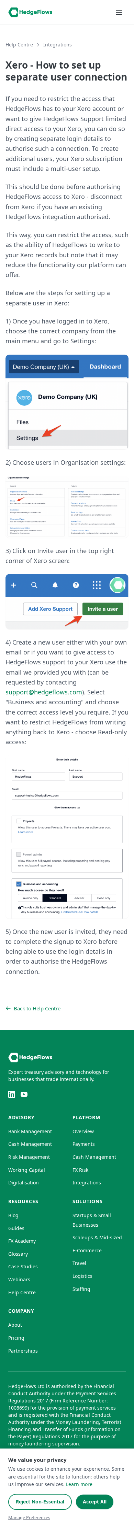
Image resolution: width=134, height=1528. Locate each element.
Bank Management (30, 1131)
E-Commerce (87, 1250)
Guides (16, 1228)
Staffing (81, 1289)
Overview (83, 1131)
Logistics (82, 1276)
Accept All (95, 1501)
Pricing (16, 1338)
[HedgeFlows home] (30, 12)
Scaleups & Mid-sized (97, 1237)
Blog (13, 1215)
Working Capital (26, 1170)
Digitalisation (23, 1182)
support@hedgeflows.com (43, 692)
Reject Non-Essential (40, 1501)
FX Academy (22, 1241)
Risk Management (29, 1157)
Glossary (18, 1254)
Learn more (79, 1484)
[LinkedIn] (11, 1094)
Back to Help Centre (37, 1008)
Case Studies (23, 1266)
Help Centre (19, 44)
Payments (83, 1144)
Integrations (57, 44)
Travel (79, 1263)
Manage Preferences (29, 1517)
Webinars (19, 1279)
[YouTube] (24, 1094)
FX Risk (80, 1170)
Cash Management (30, 1144)
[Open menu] (119, 12)
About (15, 1325)
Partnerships (23, 1350)
